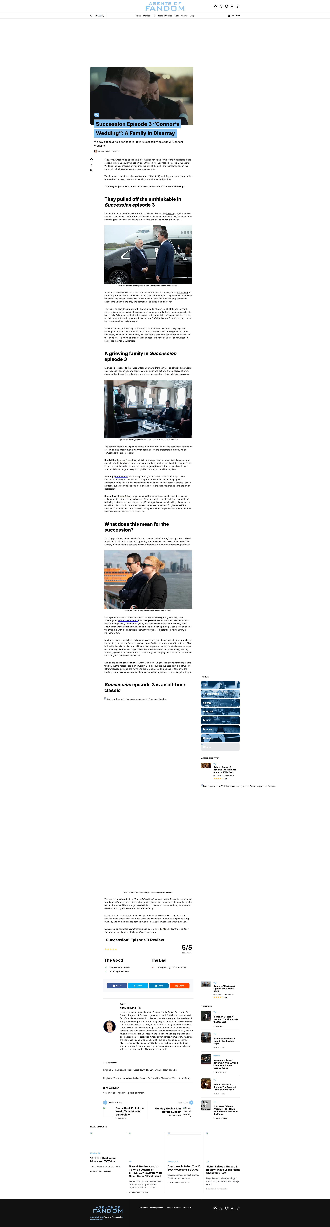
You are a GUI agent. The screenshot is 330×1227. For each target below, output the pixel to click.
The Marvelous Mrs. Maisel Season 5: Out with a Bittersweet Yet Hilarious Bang (151, 1078)
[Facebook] (215, 6)
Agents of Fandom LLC (112, 1217)
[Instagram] (227, 6)
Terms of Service (173, 1207)
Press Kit (187, 1207)
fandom (170, 213)
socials (119, 932)
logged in (120, 1092)
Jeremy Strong (125, 460)
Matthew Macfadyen (128, 620)
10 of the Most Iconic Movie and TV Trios (103, 1160)
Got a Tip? (235, 16)
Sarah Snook (121, 476)
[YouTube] (232, 6)
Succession (109, 159)
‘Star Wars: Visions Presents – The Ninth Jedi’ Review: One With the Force (225, 1110)
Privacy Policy (156, 1207)
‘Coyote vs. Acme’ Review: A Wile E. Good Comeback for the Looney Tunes (225, 1064)
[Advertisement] (165, 43)
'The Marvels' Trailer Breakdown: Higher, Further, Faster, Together (145, 1070)
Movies (216, 1055)
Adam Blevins (128, 1008)
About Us (143, 1207)
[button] (91, 16)
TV (96, 115)
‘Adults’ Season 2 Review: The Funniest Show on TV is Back (224, 770)
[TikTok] (238, 6)
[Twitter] (221, 6)
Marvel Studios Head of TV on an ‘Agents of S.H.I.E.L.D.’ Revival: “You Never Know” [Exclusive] (145, 1171)
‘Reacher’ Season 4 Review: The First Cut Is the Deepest (225, 1019)
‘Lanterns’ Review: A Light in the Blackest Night (224, 988)
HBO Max (162, 929)
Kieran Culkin (124, 496)
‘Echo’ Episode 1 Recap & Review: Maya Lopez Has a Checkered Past (223, 1170)
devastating (182, 292)
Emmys (168, 374)
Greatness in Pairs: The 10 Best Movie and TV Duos (184, 1168)
